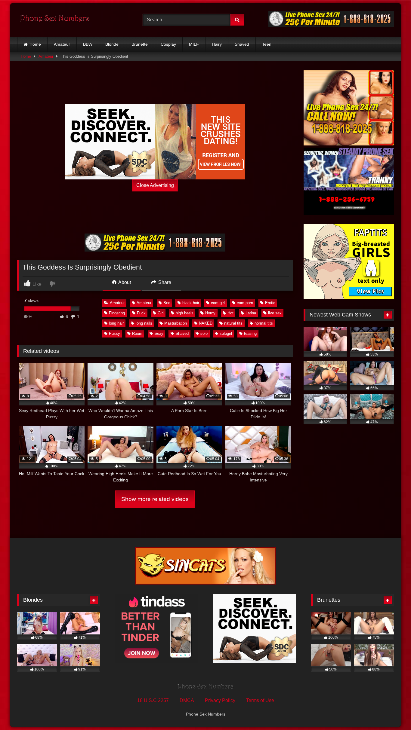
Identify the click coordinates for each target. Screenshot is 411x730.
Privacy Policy (220, 700)
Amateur (62, 44)
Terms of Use (260, 700)
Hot (230, 313)
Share (164, 282)
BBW (87, 44)
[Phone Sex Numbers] (54, 20)
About (124, 282)
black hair (190, 303)
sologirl (226, 333)
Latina (251, 313)
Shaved (242, 44)
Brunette (139, 44)
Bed (166, 303)
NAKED (205, 323)
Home (35, 44)
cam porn (245, 303)
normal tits (264, 323)
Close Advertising (155, 185)
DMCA (187, 700)
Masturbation (175, 323)
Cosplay (168, 44)
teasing (250, 333)
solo (204, 333)
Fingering (117, 313)
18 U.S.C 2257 (153, 700)
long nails (144, 323)
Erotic (270, 303)
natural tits (233, 323)
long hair (116, 323)
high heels (184, 313)
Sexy (158, 333)
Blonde (112, 44)
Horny (210, 313)
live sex (275, 313)
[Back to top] (392, 712)
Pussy (114, 333)
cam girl (218, 303)
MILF (194, 44)
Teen (266, 44)
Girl (161, 313)
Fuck (141, 313)
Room (137, 333)
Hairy (217, 44)
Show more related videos (155, 499)
